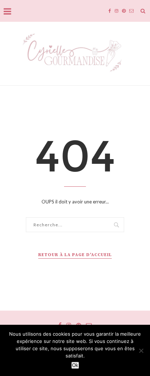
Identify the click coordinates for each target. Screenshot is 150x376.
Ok (75, 365)
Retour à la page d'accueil (75, 255)
